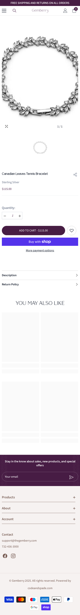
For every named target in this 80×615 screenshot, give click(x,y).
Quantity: (8, 208)
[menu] (4, 10)
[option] (40, 73)
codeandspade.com (40, 588)
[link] (20, 365)
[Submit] (59, 477)
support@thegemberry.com (19, 541)
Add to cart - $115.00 (33, 230)
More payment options (40, 250)
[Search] (14, 10)
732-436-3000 (10, 547)
